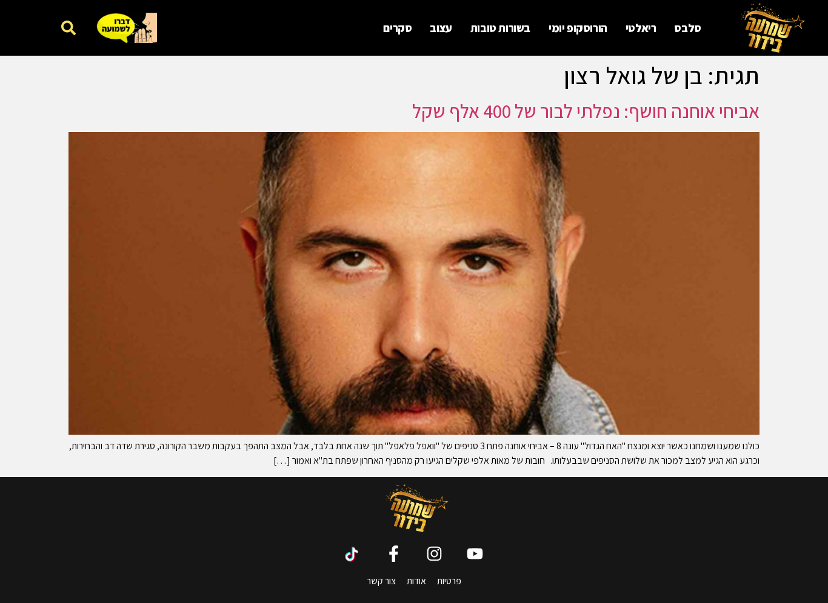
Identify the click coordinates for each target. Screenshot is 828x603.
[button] (68, 28)
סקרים (397, 28)
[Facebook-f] (394, 553)
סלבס (687, 28)
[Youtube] (475, 553)
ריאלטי (641, 28)
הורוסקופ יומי (578, 28)
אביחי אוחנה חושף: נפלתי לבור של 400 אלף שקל (586, 111)
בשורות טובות (500, 28)
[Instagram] (434, 553)
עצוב (441, 28)
